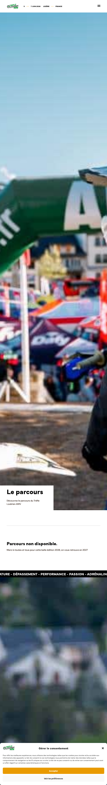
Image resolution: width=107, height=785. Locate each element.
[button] (102, 748)
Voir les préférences (53, 778)
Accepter (53, 770)
